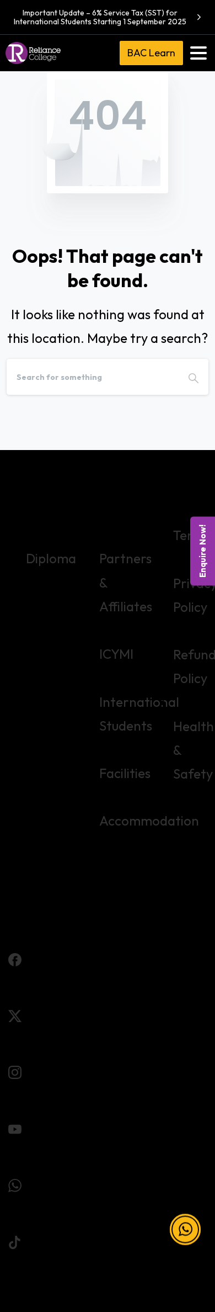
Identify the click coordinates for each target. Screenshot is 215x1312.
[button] (185, 1230)
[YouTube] (15, 1127)
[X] (15, 1014)
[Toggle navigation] (198, 53)
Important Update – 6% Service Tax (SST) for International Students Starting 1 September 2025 (100, 17)
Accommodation (149, 820)
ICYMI (116, 654)
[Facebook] (15, 957)
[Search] (193, 377)
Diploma (51, 558)
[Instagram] (15, 1070)
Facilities (124, 773)
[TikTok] (15, 1240)
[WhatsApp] (15, 1184)
